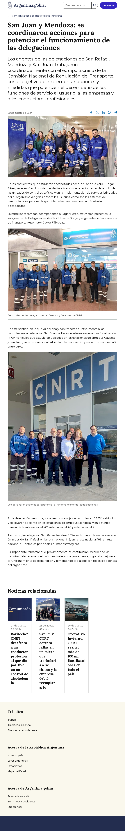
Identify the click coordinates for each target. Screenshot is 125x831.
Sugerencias (15, 806)
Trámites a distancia (19, 725)
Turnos (12, 719)
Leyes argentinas (18, 760)
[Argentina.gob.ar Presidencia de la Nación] (27, 5)
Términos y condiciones (21, 801)
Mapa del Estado (17, 771)
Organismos (15, 766)
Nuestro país (15, 755)
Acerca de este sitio (19, 796)
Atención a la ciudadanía (22, 730)
